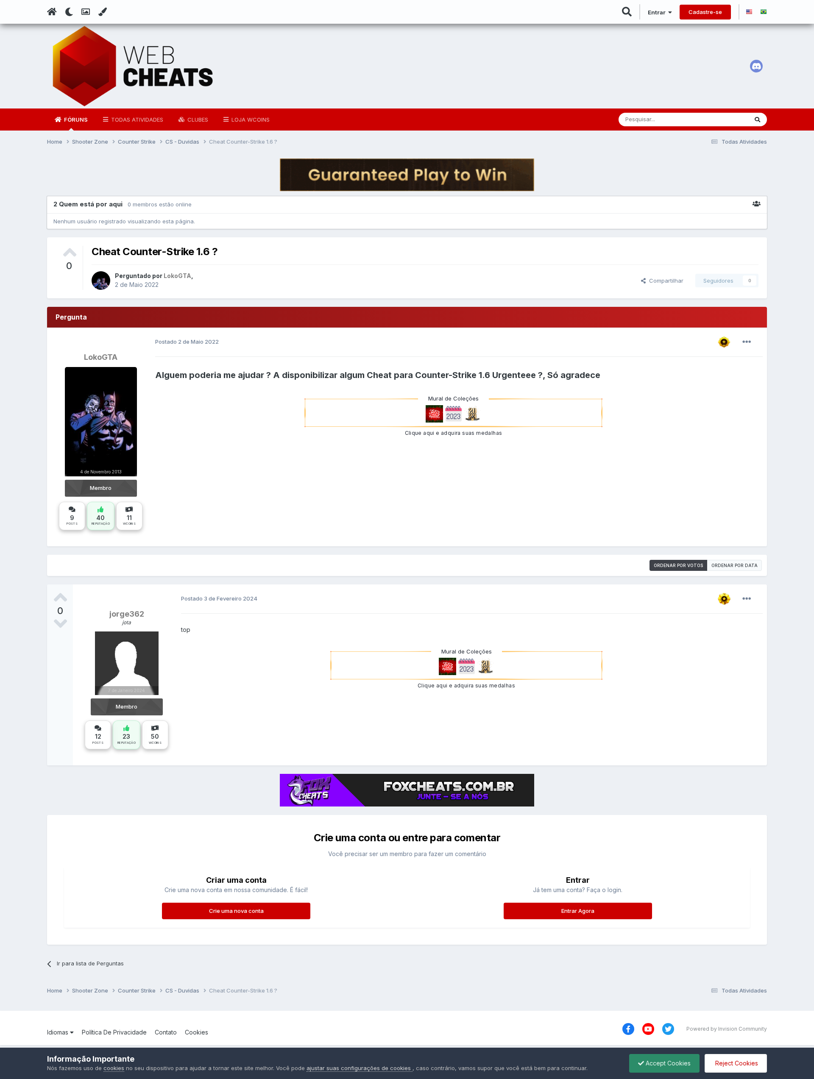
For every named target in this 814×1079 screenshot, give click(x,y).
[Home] (52, 12)
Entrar (658, 12)
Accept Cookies (667, 1063)
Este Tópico (721, 119)
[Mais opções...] (746, 342)
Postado (187, 341)
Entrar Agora (577, 910)
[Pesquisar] (757, 119)
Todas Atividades (136, 119)
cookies (113, 1068)
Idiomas (58, 1032)
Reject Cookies (736, 1063)
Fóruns (75, 119)
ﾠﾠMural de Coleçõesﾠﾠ (453, 398)
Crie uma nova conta (236, 910)
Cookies (196, 1032)
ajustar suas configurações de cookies (360, 1068)
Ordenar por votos (678, 565)
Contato (166, 1032)
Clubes (197, 119)
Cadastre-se (705, 11)
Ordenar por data (734, 565)
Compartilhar (664, 280)
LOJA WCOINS (250, 119)
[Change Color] (102, 12)
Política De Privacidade (114, 1032)
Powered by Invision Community (726, 1029)
